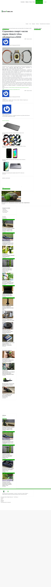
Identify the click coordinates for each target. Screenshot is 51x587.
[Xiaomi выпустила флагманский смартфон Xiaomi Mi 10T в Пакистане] (12, 171)
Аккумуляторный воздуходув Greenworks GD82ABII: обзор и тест (7, 243)
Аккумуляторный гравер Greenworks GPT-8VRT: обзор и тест (8, 469)
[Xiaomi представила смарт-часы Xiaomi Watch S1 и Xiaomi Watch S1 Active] (12, 145)
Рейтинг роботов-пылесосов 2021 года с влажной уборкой (7, 331)
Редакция (33, 23)
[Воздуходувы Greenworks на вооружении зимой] (8, 382)
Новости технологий (8, 28)
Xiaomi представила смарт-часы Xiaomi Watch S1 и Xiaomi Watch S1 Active (14, 146)
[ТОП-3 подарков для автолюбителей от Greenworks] (8, 393)
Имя (3, 187)
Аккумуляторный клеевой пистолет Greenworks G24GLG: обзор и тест (8, 229)
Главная (27, 23)
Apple (3, 89)
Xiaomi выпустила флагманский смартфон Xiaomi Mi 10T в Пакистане (13, 172)
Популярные (4, 217)
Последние (4, 216)
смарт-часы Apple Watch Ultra (15, 89)
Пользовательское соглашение (45, 23)
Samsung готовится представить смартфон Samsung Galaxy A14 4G (13, 132)
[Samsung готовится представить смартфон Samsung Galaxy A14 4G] (12, 131)
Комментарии (4, 218)
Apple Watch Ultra (7, 89)
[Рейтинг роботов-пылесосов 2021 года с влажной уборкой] (7, 329)
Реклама (37, 23)
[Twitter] (2, 46)
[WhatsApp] (0, 508)
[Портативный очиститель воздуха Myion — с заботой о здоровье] (7, 341)
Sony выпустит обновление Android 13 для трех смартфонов (15, 202)
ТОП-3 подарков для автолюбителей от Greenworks (7, 395)
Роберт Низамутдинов (13, 45)
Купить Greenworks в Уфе (22, 494)
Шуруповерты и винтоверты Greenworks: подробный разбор (8, 360)
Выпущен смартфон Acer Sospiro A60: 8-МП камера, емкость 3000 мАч (13, 159)
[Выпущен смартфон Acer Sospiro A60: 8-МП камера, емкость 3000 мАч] (12, 158)
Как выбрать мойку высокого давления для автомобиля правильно (7, 282)
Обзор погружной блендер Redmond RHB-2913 (8, 308)
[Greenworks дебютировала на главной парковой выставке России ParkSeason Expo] (8, 369)
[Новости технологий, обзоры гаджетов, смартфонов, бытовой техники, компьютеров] (7, 11)
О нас (30, 23)
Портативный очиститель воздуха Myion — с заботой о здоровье (8, 344)
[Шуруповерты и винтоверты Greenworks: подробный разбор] (8, 357)
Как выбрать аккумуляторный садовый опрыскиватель (8, 255)
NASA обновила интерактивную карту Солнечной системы (19, 87)
